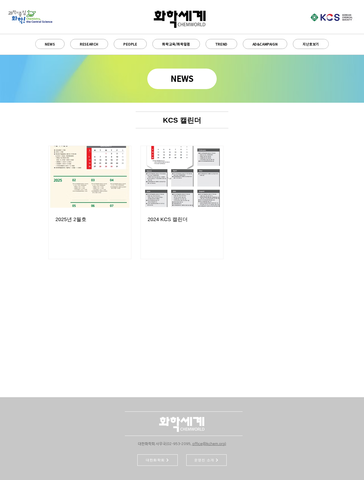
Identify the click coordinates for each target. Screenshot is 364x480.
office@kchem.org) (209, 444)
